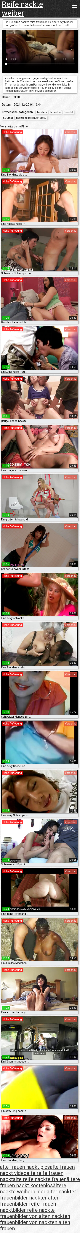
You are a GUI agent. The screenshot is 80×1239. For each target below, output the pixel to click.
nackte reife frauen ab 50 (31, 117)
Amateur (41, 112)
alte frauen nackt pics (25, 1167)
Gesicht (68, 112)
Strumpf (8, 117)
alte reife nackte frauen (40, 1179)
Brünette (55, 112)
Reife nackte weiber (22, 9)
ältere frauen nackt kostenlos (40, 1182)
